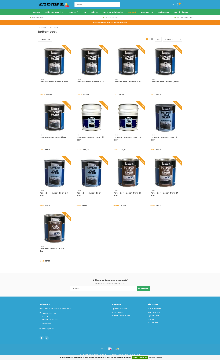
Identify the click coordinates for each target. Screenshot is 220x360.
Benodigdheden (181, 12)
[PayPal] (117, 349)
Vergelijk (151, 319)
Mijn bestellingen (154, 312)
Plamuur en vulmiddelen (112, 12)
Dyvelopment (135, 354)
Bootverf (132, 12)
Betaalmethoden (117, 312)
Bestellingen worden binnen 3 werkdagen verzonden (110, 22)
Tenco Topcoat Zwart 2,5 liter (165, 81)
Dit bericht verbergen (140, 357)
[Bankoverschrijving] (103, 349)
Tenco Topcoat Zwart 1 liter (53, 137)
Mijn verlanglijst (153, 316)
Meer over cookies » (155, 357)
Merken (36, 12)
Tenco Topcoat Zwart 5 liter (127, 81)
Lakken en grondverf (55, 12)
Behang (94, 12)
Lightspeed (112, 354)
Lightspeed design (123, 354)
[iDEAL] (110, 349)
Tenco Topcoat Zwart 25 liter (54, 81)
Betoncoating (147, 12)
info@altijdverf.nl (48, 329)
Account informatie (154, 309)
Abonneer (144, 288)
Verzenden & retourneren (121, 316)
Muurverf (73, 12)
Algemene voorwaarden (120, 309)
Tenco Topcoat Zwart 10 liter (90, 81)
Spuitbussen (163, 12)
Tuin (84, 12)
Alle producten (153, 323)
